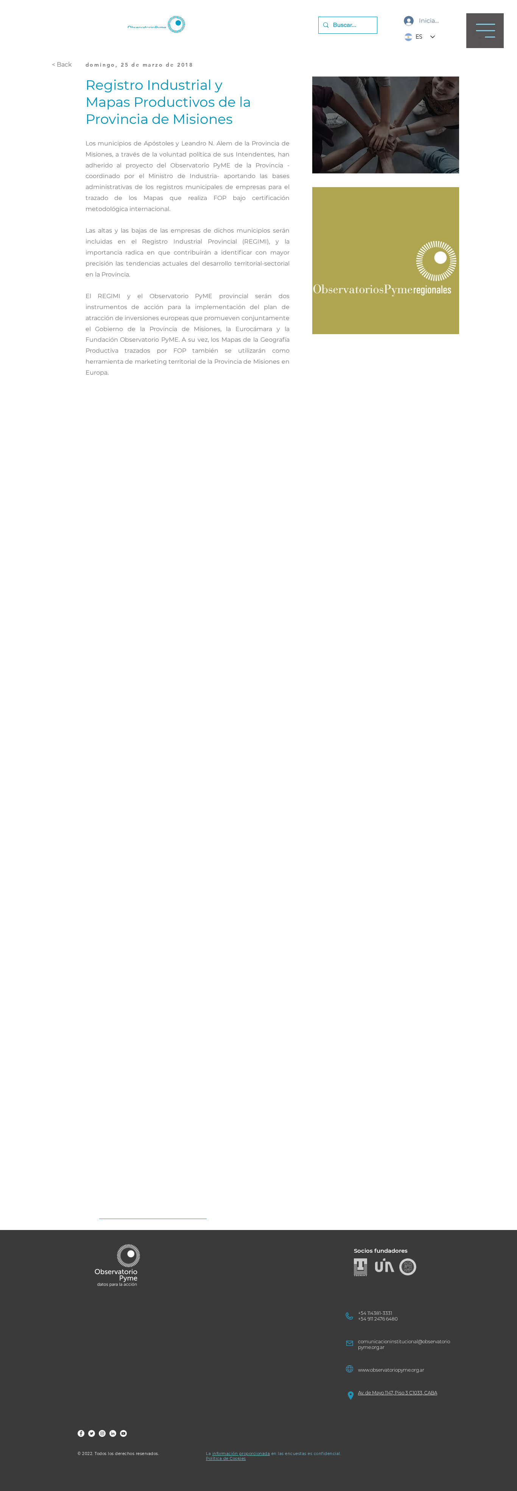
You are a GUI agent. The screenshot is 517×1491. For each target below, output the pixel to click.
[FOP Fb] (81, 1433)
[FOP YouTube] (123, 1433)
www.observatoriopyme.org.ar (391, 1370)
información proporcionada (241, 1453)
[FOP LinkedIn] (112, 1433)
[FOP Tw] (91, 1433)
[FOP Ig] (102, 1433)
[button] (485, 30)
